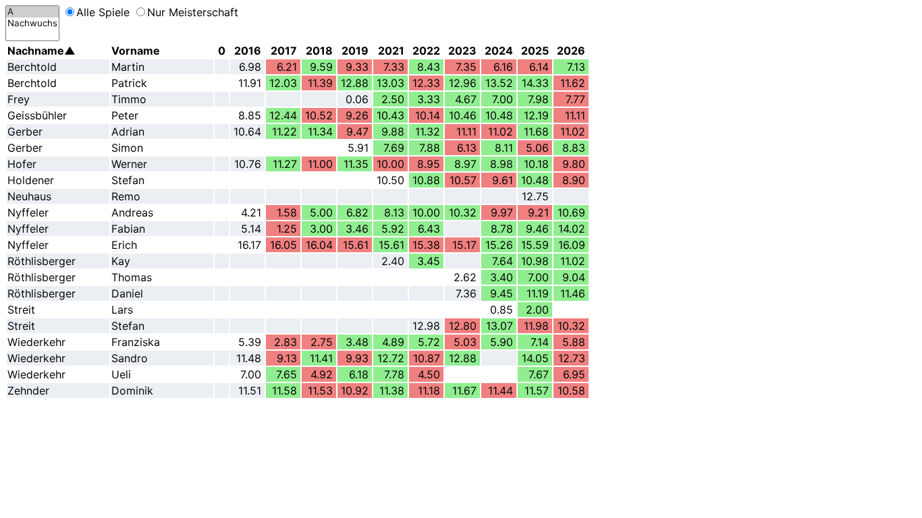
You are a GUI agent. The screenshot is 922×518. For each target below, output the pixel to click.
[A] (32, 12)
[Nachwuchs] (32, 23)
